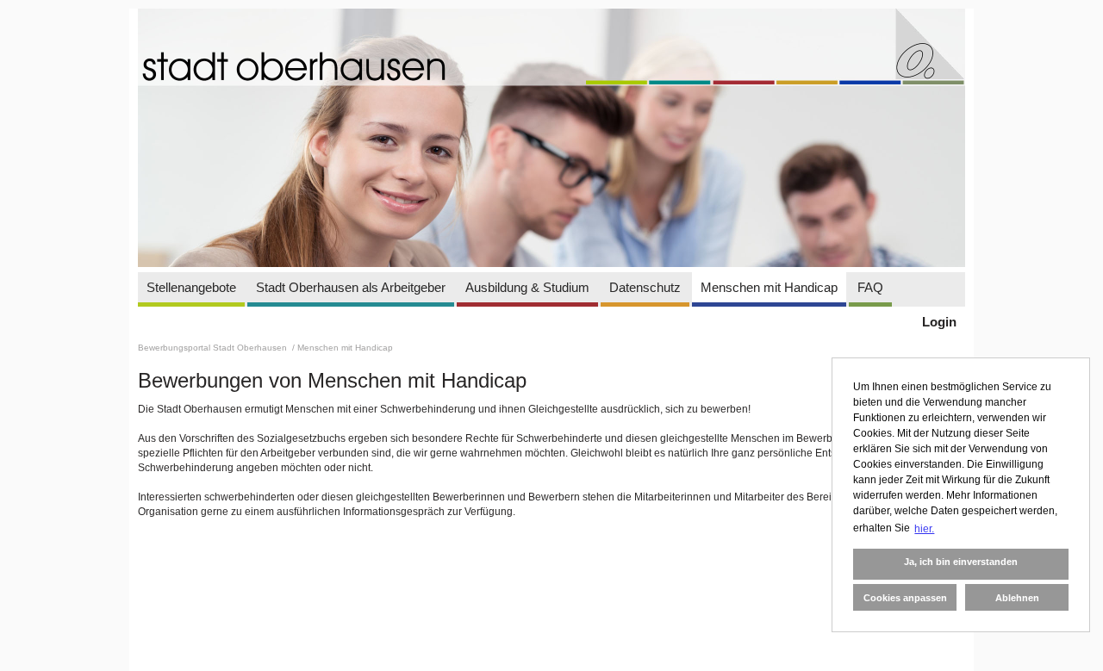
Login (939, 321)
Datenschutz (645, 287)
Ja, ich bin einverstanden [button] (961, 561)
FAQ (870, 287)
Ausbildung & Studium (527, 287)
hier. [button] (924, 529)
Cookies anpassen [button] (905, 598)
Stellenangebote (191, 287)
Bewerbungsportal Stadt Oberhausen (214, 347)
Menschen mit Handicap (769, 287)
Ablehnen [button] (1017, 598)
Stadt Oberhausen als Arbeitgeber (351, 287)
